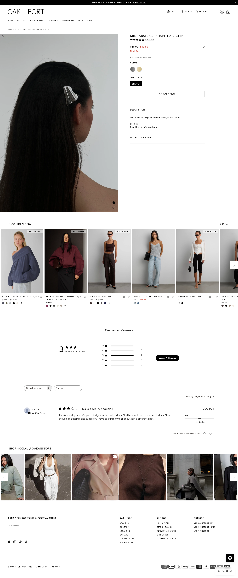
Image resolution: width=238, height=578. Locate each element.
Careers (124, 535)
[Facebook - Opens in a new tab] (9, 542)
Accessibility (126, 543)
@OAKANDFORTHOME (204, 527)
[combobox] (68, 388)
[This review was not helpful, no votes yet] (211, 433)
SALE (89, 20)
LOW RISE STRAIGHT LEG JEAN (148, 296)
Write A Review (167, 358)
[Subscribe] (57, 527)
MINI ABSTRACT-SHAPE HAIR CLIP (33, 30)
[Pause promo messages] (4, 2)
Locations (125, 531)
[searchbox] (35, 388)
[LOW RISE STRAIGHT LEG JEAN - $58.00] (153, 261)
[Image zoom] (3, 37)
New (10, 20)
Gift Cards (162, 535)
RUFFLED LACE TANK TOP (189, 296)
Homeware (68, 20)
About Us (125, 523)
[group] (22, 268)
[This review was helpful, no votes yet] (205, 433)
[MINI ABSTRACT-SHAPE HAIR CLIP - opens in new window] (59, 123)
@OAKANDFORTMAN (204, 523)
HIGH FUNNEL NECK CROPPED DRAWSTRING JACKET (60, 298)
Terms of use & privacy (47, 567)
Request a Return (166, 531)
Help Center (163, 523)
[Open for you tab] (230, 558)
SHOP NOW (139, 2)
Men (81, 20)
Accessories (37, 20)
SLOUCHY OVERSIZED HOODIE (16, 296)
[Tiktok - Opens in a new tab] (20, 542)
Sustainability (127, 539)
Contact (124, 527)
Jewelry (53, 20)
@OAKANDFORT (201, 531)
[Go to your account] (222, 11)
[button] (235, 3)
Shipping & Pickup (166, 539)
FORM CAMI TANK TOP (100, 296)
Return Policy (164, 527)
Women (21, 20)
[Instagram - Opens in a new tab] (14, 542)
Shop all (225, 224)
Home (11, 30)
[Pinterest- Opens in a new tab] (26, 542)
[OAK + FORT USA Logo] (26, 11)
